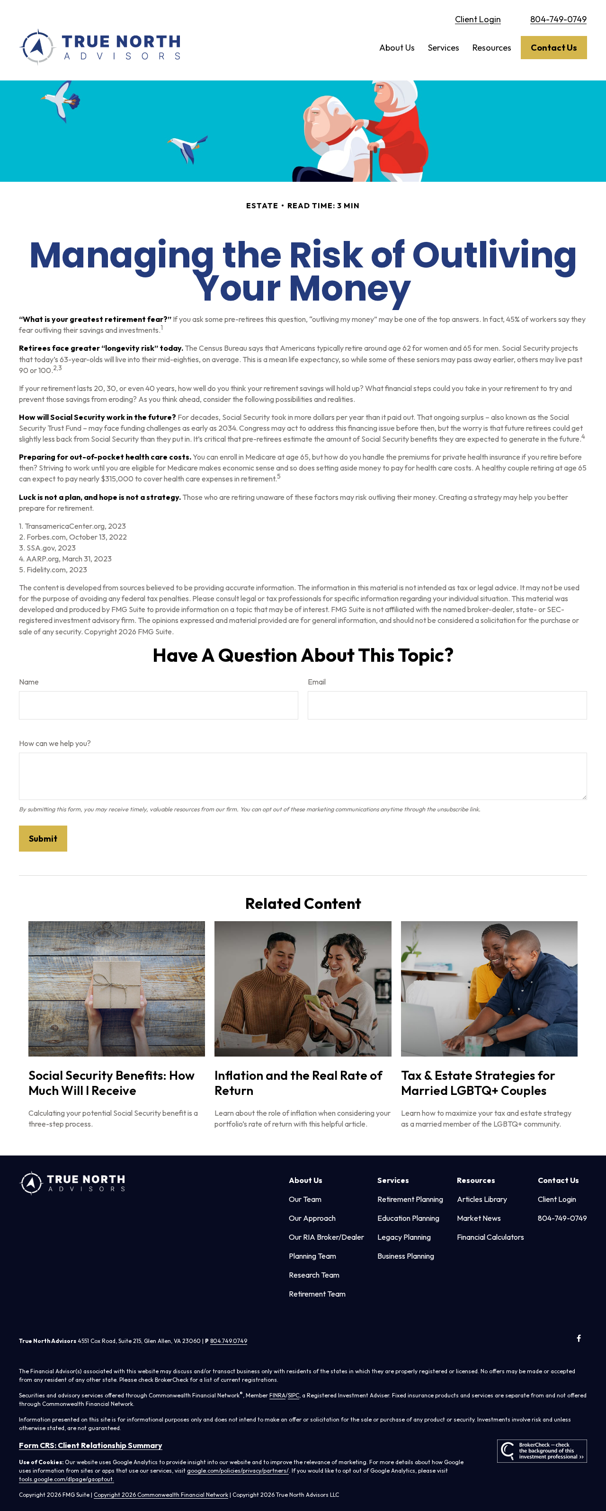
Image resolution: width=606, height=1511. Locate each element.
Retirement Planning (410, 1199)
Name (29, 681)
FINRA (277, 1395)
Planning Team (312, 1256)
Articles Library (482, 1199)
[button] (397, 47)
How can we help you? (55, 743)
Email (317, 681)
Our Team (305, 1199)
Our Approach (312, 1218)
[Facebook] (578, 1338)
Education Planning (408, 1218)
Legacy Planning (404, 1237)
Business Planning (405, 1256)
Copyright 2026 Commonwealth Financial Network (161, 1494)
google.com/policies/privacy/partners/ (238, 1470)
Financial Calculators (490, 1237)
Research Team (314, 1275)
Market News (479, 1218)
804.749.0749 (228, 1340)
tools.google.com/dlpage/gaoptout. (66, 1479)
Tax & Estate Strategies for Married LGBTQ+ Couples (478, 1082)
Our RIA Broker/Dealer (326, 1237)
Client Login (478, 19)
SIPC (293, 1395)
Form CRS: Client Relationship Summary (90, 1445)
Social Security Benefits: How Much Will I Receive (111, 1082)
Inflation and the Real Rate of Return (298, 1082)
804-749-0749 (558, 19)
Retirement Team (317, 1293)
